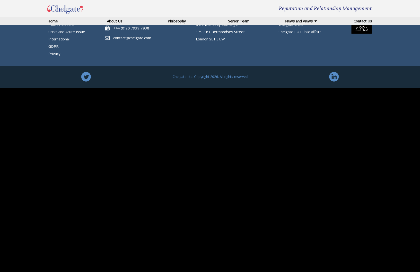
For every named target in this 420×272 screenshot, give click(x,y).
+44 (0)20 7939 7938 (131, 28)
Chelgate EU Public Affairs (300, 31)
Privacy (54, 53)
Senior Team (238, 21)
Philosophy (177, 21)
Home (52, 21)
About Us (114, 21)
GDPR (53, 46)
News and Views (299, 21)
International (59, 39)
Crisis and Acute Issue (66, 31)
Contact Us (363, 21)
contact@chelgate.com (132, 37)
